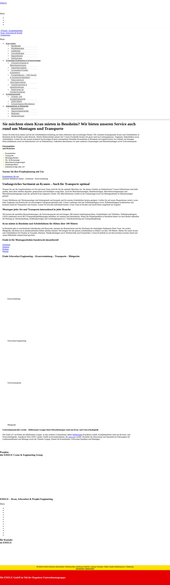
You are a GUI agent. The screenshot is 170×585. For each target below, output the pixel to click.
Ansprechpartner (14, 25)
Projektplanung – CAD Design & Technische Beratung (23, 76)
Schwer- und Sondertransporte (17, 97)
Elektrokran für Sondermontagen (17, 90)
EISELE (3, 3)
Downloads (9, 533)
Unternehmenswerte (13, 526)
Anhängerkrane (17, 116)
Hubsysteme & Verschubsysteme (18, 81)
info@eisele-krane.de (14, 556)
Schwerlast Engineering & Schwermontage (22, 510)
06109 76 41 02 (10, 554)
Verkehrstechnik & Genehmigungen (18, 86)
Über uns (8, 519)
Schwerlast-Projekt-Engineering (19, 71)
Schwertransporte (12, 513)
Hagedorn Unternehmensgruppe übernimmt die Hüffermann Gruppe (44, 460)
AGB (7, 535)
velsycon (71, 437)
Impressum (80, 569)
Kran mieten (10, 508)
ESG (7, 524)
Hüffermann (77, 435)
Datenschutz (89, 569)
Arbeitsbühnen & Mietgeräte (16, 515)
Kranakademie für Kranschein (17, 521)
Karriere (8, 530)
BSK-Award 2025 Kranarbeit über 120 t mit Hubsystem (38, 473)
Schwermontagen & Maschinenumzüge (19, 64)
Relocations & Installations (15, 517)
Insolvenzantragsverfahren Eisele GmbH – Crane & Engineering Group (46, 486)
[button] (85, 14)
